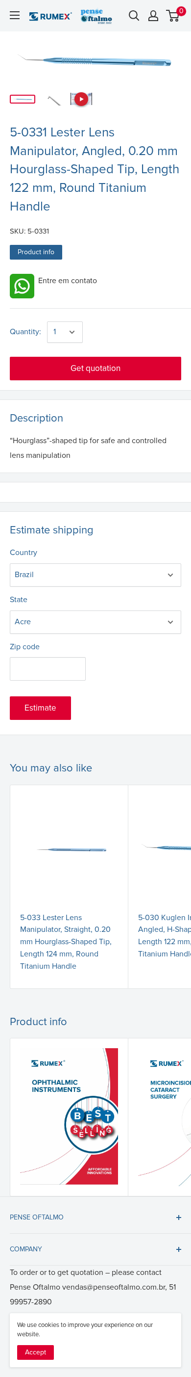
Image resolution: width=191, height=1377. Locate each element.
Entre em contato (65, 281)
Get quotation (95, 368)
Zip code (25, 647)
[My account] (153, 15)
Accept (35, 1352)
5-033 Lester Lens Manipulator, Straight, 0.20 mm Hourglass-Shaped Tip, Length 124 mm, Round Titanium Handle (66, 942)
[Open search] (134, 15)
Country (23, 552)
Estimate (40, 708)
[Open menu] (15, 15)
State (18, 600)
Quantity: (25, 332)
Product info (36, 252)
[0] (173, 16)
